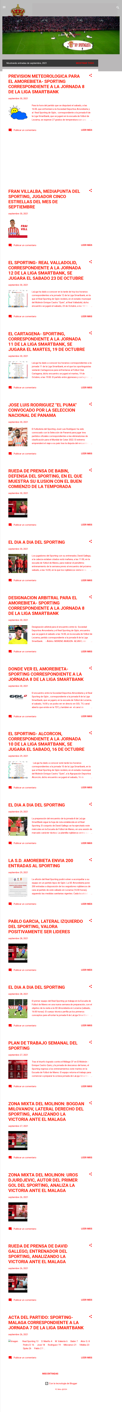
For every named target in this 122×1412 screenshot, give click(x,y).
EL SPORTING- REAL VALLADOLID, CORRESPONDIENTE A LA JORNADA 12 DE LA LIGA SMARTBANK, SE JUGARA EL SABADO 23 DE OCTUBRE (45, 270)
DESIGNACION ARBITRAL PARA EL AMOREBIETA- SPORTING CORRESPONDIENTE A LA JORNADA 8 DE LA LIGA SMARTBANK (46, 605)
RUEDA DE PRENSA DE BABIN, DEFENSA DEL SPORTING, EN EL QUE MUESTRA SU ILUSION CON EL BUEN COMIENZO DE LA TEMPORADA (45, 478)
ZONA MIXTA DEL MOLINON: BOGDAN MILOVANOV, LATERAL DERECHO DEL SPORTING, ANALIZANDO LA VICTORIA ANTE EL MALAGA (46, 1111)
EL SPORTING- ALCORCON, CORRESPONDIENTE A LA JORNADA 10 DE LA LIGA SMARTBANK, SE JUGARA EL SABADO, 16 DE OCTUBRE (46, 741)
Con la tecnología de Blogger (63, 1383)
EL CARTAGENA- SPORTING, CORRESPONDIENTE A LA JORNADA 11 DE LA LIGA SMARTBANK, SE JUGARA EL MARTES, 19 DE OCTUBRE (46, 341)
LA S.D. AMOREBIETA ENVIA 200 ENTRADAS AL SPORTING (40, 863)
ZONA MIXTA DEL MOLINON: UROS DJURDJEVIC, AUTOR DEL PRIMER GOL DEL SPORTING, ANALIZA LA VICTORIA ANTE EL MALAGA (43, 1182)
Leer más (86, 130)
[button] (90, 76)
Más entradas (50, 1373)
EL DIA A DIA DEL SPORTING (36, 542)
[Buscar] (118, 8)
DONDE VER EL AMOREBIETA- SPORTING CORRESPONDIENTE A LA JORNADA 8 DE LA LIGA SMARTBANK (46, 674)
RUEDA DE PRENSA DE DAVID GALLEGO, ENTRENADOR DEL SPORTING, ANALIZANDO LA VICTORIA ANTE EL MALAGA (38, 1253)
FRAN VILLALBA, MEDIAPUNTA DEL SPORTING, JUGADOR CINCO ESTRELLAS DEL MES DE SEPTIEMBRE (44, 199)
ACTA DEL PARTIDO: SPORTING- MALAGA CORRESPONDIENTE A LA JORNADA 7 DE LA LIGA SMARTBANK (46, 1322)
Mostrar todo (85, 63)
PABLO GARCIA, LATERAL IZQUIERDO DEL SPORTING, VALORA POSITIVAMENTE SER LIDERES (45, 926)
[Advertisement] (110, 104)
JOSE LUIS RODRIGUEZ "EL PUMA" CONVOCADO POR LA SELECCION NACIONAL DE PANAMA (42, 410)
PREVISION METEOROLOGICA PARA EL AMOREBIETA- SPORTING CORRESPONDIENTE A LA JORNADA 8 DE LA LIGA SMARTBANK (46, 84)
